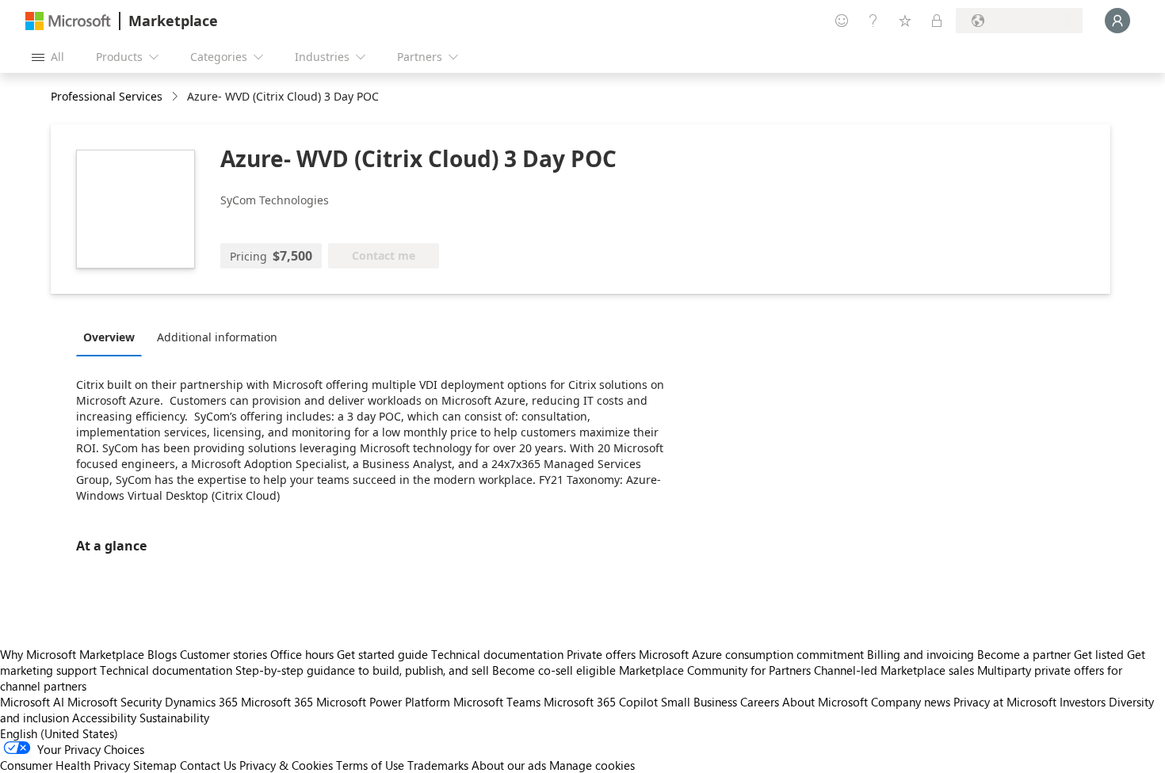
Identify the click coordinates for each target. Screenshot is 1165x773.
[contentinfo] (176, 97)
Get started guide (382, 654)
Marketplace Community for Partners (715, 670)
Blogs (162, 654)
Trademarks (437, 765)
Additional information (217, 337)
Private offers (601, 654)
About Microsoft (825, 702)
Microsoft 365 (277, 702)
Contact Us (208, 765)
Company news (910, 702)
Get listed (1099, 654)
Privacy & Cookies (286, 765)
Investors (1083, 702)
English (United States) (59, 733)
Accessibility (104, 717)
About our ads (509, 765)
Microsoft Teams (496, 702)
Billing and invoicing (920, 654)
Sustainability (174, 717)
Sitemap (155, 765)
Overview (109, 337)
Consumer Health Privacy (65, 765)
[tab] (113, 336)
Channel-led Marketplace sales (894, 670)
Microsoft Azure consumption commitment (753, 654)
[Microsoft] (68, 21)
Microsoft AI (32, 702)
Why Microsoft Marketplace (72, 654)
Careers (759, 702)
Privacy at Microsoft (1004, 702)
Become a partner (1024, 654)
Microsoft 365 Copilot (601, 702)
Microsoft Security (114, 702)
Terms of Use (370, 765)
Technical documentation (497, 654)
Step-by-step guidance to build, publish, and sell (362, 670)
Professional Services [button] (106, 96)
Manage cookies (592, 765)
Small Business (699, 702)
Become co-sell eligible (554, 670)
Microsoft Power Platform (383, 702)
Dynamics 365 (201, 702)
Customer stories (223, 654)
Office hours (302, 654)
